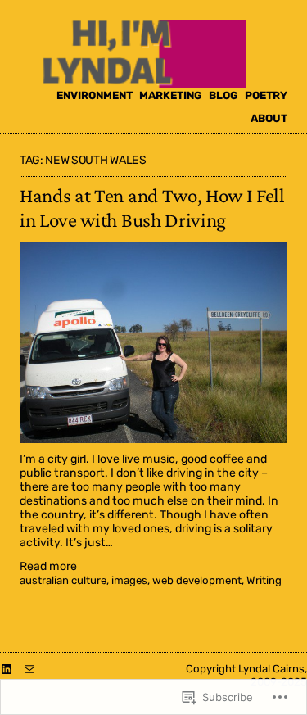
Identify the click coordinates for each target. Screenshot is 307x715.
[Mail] (29, 669)
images (129, 580)
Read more (48, 567)
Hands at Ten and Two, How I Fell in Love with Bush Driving (152, 207)
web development (197, 580)
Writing (264, 580)
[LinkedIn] (6, 669)
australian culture (63, 580)
